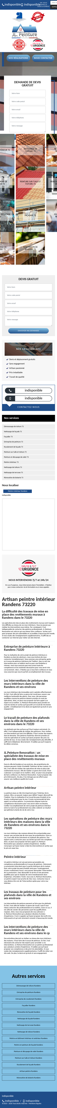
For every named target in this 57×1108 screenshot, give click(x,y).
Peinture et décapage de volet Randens (28, 1052)
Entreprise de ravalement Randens (28, 999)
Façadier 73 (8, 437)
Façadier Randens (28, 1006)
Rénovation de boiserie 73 (13, 478)
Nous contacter (43, 58)
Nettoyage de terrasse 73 (13, 473)
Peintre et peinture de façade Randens (28, 1045)
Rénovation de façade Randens (28, 1012)
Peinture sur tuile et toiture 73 (15, 452)
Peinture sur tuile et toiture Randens (28, 1058)
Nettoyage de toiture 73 (13, 467)
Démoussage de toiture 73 (14, 427)
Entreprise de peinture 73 (13, 442)
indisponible (12, 4)
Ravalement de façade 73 (13, 447)
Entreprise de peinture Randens (28, 992)
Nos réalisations (18, 58)
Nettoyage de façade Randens (28, 1019)
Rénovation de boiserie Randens (28, 1078)
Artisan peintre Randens (29, 1071)
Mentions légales (35, 1104)
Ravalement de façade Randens (28, 1065)
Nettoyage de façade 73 (13, 432)
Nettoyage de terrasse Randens (28, 1025)
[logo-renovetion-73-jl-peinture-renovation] (24, 31)
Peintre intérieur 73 (11, 462)
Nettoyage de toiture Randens (28, 1032)
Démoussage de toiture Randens (28, 986)
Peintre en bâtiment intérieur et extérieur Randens (28, 1038)
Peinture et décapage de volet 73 (16, 457)
